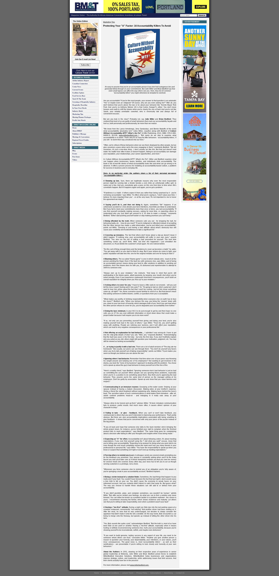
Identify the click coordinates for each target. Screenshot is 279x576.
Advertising (168, 573)
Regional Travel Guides (80, 140)
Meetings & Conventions (81, 137)
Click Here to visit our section (85, 71)
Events (74, 154)
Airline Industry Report (80, 80)
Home (74, 128)
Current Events (77, 90)
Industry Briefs (77, 111)
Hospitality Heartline (79, 105)
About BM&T (77, 131)
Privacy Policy (141, 573)
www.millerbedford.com (128, 135)
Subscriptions (77, 143)
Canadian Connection (80, 83)
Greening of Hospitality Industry (83, 102)
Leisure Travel (127, 573)
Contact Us (180, 573)
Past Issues (76, 157)
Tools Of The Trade (79, 99)
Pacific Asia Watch (78, 120)
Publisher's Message (79, 134)
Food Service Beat (78, 96)
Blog (74, 150)
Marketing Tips (77, 114)
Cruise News (76, 87)
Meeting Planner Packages (81, 117)
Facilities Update (78, 93)
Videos (74, 160)
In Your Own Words (79, 108)
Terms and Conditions (110, 573)
